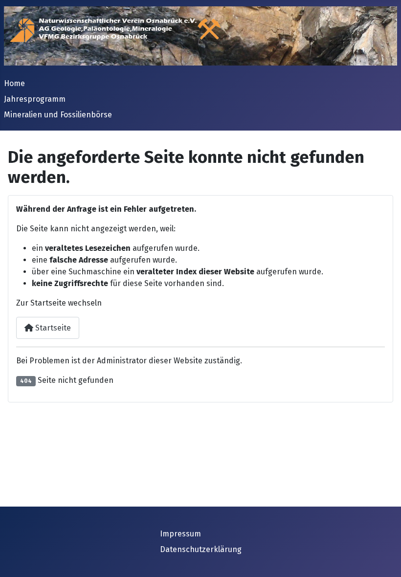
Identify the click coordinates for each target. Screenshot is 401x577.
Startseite (52, 328)
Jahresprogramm (35, 99)
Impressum (180, 533)
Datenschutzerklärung (201, 549)
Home (14, 83)
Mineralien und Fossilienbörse (58, 114)
